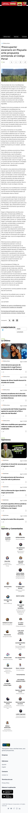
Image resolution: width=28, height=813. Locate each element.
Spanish (4, 764)
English (4, 767)
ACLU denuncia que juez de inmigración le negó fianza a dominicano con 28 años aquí (11, 367)
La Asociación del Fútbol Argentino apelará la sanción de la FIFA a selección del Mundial (13, 411)
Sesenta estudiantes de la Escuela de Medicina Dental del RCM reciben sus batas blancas (14, 396)
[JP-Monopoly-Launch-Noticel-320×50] (14, 4)
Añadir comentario (20, 329)
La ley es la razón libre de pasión (12, 519)
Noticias (16, 36)
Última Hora (6, 36)
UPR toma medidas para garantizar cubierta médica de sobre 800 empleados (13, 427)
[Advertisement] (14, 20)
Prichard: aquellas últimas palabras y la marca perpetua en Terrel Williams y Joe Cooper (13, 506)
